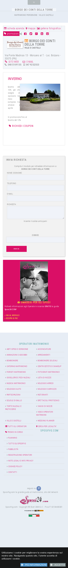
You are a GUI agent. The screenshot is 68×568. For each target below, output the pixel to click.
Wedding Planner (46, 420)
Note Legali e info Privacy (21, 460)
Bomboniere (12, 360)
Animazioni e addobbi (17, 355)
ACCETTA (58, 565)
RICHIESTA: (11, 204)
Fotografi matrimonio (49, 372)
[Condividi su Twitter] (31, 33)
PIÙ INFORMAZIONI (34, 565)
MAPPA (31, 28)
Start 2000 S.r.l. (37, 507)
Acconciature (44, 349)
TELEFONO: (12, 183)
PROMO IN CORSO (15, 432)
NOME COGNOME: (14, 173)
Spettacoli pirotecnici (48, 400)
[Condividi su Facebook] (25, 33)
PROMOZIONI (12, 33)
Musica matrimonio (16, 383)
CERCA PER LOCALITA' (46, 426)
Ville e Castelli (14, 420)
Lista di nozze (44, 377)
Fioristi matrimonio (16, 372)
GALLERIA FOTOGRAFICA (50, 28)
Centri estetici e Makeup (49, 366)
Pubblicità (13, 449)
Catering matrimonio (17, 366)
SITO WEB (13, 61)
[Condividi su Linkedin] (42, 33)
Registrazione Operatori (20, 455)
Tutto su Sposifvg (17, 443)
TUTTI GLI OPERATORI (17, 426)
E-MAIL (29, 61)
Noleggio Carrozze (47, 389)
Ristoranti (43, 394)
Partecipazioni (13, 394)
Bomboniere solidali (48, 360)
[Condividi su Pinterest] (47, 33)
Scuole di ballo (14, 400)
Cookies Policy (15, 466)
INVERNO (15, 79)
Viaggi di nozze (45, 406)
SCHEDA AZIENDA (15, 28)
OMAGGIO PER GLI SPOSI (35, 302)
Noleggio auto (14, 389)
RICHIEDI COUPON (22, 125)
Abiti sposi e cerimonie (17, 349)
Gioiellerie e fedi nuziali (18, 377)
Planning (12, 438)
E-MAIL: (10, 194)
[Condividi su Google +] (36, 33)
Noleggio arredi (46, 383)
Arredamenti (44, 355)
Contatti (12, 472)
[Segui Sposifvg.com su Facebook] (39, 488)
